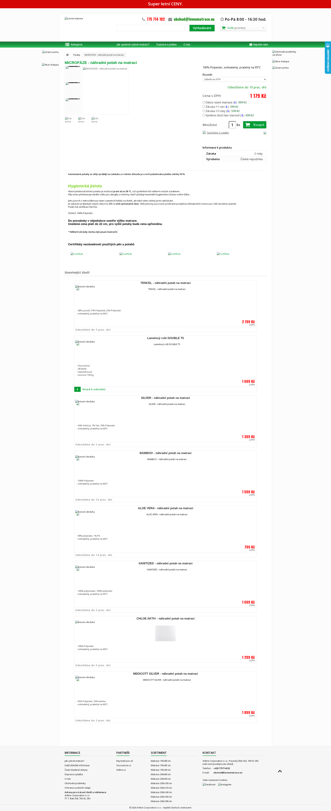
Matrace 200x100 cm (161, 783)
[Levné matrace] (88, 26)
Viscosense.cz (123, 765)
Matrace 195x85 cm (161, 765)
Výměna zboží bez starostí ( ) (229, 115)
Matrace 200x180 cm (161, 801)
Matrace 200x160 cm (161, 796)
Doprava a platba (166, 44)
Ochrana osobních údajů (78, 787)
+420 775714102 (221, 768)
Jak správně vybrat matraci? (132, 44)
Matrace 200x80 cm (161, 774)
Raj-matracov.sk (124, 760)
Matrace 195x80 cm (161, 760)
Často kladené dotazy (76, 769)
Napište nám (260, 44)
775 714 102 (156, 19)
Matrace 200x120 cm (161, 787)
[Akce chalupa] (46, 64)
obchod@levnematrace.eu (194, 19)
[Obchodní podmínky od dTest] (285, 53)
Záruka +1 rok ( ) (221, 106)
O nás (186, 44)
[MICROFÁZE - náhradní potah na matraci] (73, 73)
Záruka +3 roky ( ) (222, 111)
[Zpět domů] (67, 55)
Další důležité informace (77, 765)
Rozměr (208, 74)
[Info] (234, 102)
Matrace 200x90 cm (161, 778)
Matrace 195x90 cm (161, 769)
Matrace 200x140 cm (161, 792)
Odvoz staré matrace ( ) (226, 102)
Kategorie (76, 44)
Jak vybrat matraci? (74, 760)
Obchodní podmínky (75, 783)
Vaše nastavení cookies (215, 780)
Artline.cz (121, 769)
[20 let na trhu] (46, 52)
